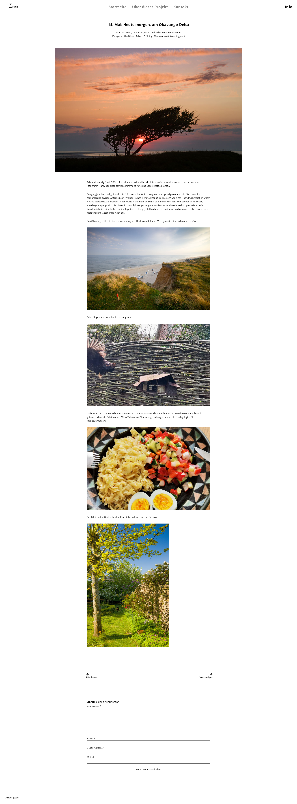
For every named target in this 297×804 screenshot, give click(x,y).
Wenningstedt (177, 36)
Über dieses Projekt (150, 6)
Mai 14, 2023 (123, 32)
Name (91, 738)
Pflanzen (158, 36)
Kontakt (180, 6)
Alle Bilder (129, 36)
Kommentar (94, 706)
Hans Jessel (143, 32)
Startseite (118, 6)
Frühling (148, 36)
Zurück (13, 6)
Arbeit (139, 36)
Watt (166, 36)
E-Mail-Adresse (95, 747)
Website (91, 757)
